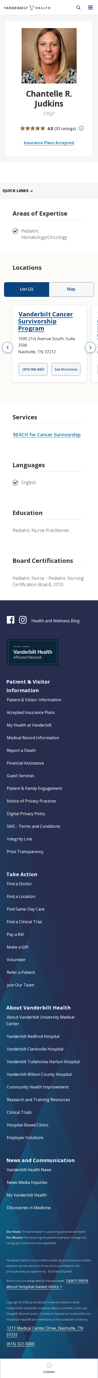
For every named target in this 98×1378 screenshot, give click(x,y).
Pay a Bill (15, 934)
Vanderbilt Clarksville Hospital (35, 1049)
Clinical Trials (19, 1112)
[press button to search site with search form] (78, 8)
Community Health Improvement (38, 1087)
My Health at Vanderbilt (29, 725)
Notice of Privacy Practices (31, 801)
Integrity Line (19, 839)
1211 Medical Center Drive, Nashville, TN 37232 (44, 1331)
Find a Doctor (19, 884)
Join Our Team (20, 985)
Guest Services (20, 775)
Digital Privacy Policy (26, 813)
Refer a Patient (21, 972)
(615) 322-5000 (20, 1344)
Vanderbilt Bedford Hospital (33, 1036)
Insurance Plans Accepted (49, 143)
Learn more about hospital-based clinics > (47, 1283)
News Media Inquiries (27, 1182)
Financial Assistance (25, 763)
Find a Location (21, 896)
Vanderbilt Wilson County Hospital (39, 1074)
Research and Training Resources (38, 1099)
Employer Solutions (25, 1137)
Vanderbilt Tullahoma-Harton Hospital (43, 1061)
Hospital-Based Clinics (27, 1125)
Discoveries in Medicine (29, 1207)
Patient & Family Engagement (34, 788)
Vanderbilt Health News (29, 1170)
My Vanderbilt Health (27, 1195)
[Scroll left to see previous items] (7, 347)
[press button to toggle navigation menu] (90, 8)
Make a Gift (17, 947)
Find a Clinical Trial (24, 921)
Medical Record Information (33, 738)
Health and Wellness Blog (55, 621)
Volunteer (16, 959)
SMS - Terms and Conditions (33, 826)
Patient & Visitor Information (34, 700)
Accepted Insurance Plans (31, 712)
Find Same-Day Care (25, 909)
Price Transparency (25, 851)
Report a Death (21, 750)
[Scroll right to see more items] (90, 347)
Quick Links (16, 190)
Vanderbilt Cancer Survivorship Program (45, 321)
